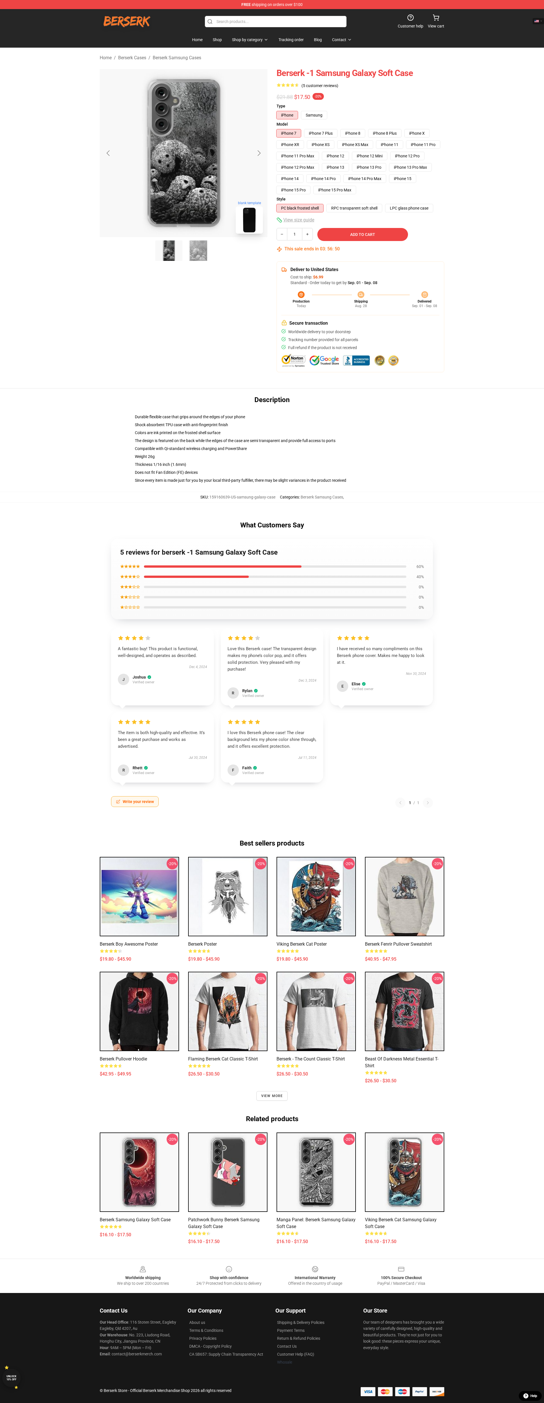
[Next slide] (259, 153)
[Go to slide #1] (168, 250)
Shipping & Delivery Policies (300, 1322)
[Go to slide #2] (198, 250)
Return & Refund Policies (298, 1338)
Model (282, 124)
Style (281, 199)
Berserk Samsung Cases (177, 57)
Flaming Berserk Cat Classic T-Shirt (223, 1059)
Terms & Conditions (206, 1330)
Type (281, 106)
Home (106, 57)
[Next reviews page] (428, 803)
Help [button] (533, 1396)
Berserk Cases (132, 57)
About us (197, 1322)
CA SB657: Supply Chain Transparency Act (226, 1354)
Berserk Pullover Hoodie (123, 1059)
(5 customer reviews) (319, 85)
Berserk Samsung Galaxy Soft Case (135, 1219)
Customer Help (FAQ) (295, 1354)
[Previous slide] (108, 153)
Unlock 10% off (11, 1378)
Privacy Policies (202, 1338)
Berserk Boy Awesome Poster (129, 944)
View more (272, 1096)
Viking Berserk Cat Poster (302, 944)
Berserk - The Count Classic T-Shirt (311, 1059)
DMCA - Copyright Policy (210, 1346)
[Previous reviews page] (400, 803)
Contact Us (287, 1346)
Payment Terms (291, 1330)
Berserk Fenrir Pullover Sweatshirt (398, 944)
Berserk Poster (202, 944)
